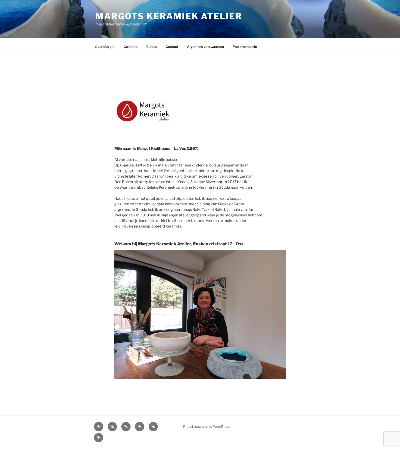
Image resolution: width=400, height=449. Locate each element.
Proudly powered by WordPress (206, 426)
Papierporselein (245, 47)
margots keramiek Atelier (168, 16)
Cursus (151, 47)
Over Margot (105, 47)
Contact (172, 47)
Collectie (131, 47)
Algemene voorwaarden (205, 47)
